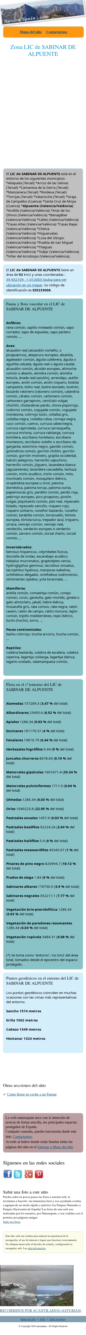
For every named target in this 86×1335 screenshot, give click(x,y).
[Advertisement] (43, 109)
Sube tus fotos (11, 1222)
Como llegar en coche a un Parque (32, 1094)
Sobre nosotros (57, 1319)
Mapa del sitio (31, 32)
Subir (42, 1319)
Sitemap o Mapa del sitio (55, 1147)
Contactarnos (56, 32)
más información (37, 1248)
